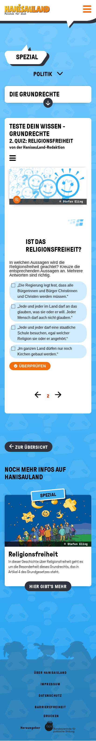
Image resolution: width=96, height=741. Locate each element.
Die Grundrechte (34, 94)
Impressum (50, 684)
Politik (43, 74)
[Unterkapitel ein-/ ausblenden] (12, 159)
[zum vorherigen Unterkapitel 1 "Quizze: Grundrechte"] (38, 395)
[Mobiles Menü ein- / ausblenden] (87, 9)
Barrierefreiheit (50, 707)
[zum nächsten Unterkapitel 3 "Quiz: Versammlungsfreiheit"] (58, 395)
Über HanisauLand (50, 673)
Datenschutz (50, 695)
